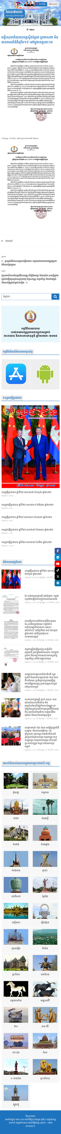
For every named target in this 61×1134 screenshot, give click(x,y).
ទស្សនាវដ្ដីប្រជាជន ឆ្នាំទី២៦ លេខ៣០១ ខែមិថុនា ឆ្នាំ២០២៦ (27, 505)
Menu (32, 29)
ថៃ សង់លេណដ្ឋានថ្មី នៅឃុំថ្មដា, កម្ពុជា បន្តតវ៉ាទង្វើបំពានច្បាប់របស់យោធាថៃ (42, 598)
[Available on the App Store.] (15, 374)
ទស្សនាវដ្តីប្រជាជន (12, 398)
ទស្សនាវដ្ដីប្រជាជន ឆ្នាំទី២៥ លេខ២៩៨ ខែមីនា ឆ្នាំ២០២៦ (26, 542)
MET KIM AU (33, 138)
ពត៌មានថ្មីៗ (9, 241)
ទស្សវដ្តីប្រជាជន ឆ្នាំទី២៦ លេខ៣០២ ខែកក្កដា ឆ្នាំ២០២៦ (26, 492)
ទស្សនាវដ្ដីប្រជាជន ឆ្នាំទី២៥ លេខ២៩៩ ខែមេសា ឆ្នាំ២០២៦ (27, 529)
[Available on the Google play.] (45, 374)
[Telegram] (58, 557)
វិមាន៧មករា (14, 12)
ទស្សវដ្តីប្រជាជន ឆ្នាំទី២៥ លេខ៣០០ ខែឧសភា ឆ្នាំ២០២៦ (26, 517)
